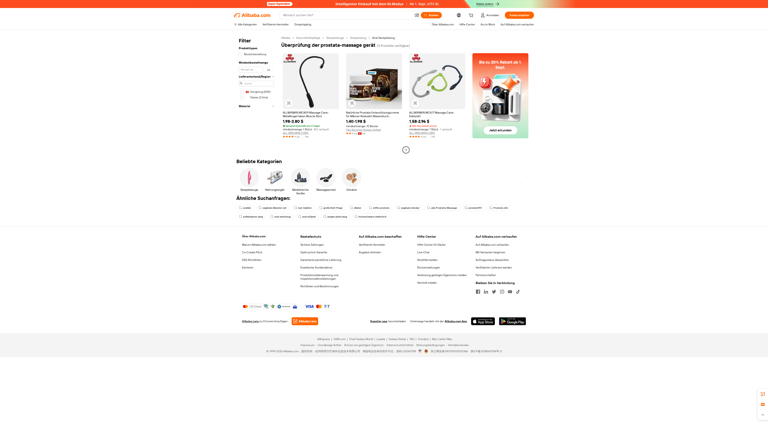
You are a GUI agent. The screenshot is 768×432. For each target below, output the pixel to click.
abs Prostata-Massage (444, 208)
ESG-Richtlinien (251, 259)
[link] (763, 394)
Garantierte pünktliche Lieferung (320, 259)
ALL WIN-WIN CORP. (296, 133)
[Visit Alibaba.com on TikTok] (518, 291)
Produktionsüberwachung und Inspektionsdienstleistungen (319, 276)
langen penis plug (337, 216)
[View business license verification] (420, 351)
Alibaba (285, 37)
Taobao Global (397, 339)
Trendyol (423, 339)
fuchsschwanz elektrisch (372, 216)
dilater (357, 208)
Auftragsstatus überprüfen (492, 259)
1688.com (339, 339)
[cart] (472, 15)
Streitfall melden (427, 259)
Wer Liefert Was (442, 339)
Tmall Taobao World (361, 339)
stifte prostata (381, 208)
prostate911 (475, 208)
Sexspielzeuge (335, 37)
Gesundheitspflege (308, 37)
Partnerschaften (486, 275)
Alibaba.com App (456, 321)
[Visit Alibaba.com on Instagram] (502, 291)
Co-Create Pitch (252, 252)
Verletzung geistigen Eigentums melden (442, 275)
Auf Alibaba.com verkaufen (492, 244)
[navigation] (256, 94)
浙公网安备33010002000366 (449, 351)
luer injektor (305, 208)
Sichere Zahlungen (312, 244)
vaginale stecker (410, 208)
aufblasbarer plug (253, 216)
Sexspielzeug (358, 37)
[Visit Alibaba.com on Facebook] (478, 291)
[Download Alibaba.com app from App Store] (483, 321)
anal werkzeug (282, 216)
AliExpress (323, 339)
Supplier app (378, 321)
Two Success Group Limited (363, 129)
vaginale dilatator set (275, 208)
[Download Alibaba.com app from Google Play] (512, 321)
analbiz (247, 208)
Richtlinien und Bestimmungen (319, 286)
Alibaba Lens (250, 321)
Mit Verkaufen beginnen (490, 252)
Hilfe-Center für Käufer (431, 244)
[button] (416, 15)
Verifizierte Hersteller (372, 244)
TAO (411, 339)
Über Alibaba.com (254, 236)
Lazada (380, 339)
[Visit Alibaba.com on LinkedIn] (486, 291)
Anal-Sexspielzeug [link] (383, 37)
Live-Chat (423, 252)
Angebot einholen (370, 252)
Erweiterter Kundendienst (316, 267)
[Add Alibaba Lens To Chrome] (305, 321)
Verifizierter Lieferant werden (494, 267)
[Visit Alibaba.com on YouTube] (510, 291)
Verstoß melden (427, 282)
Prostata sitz (500, 208)
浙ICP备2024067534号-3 (486, 351)
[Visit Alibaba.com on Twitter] (494, 291)
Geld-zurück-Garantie (313, 252)
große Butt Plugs (332, 208)
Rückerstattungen (428, 267)
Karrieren (247, 267)
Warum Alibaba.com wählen (259, 244)
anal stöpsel (309, 216)
